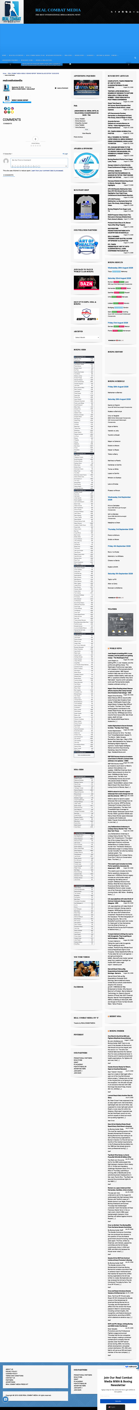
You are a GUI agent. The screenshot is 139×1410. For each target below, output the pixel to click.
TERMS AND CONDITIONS (14, 1383)
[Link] (33, 174)
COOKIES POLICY (11, 1381)
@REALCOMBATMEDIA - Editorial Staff (23, 96)
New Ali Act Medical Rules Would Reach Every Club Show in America (120, 1133)
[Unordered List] (25, 174)
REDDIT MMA (115, 1023)
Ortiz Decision (80, 135)
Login (66, 161)
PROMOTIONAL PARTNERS (83, 1065)
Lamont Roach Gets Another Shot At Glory (120, 1104)
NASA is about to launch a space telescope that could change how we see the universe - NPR (120, 801)
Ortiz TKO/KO (79, 133)
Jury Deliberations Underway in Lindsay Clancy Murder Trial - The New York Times (119, 836)
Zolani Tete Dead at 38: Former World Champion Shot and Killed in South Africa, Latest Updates (119, 114)
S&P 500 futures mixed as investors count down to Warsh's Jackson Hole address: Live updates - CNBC (120, 766)
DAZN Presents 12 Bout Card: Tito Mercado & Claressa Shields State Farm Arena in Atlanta (119, 224)
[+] (39, 173)
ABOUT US (9, 1377)
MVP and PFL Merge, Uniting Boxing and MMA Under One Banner (120, 1332)
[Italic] (15, 174)
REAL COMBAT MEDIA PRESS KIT (17, 1392)
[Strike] (20, 174)
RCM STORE (78, 1068)
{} (36, 173)
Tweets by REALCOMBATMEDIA (84, 1030)
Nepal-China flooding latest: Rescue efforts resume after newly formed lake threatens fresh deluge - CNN (120, 698)
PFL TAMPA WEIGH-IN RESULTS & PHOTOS (119, 140)
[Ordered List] (23, 174)
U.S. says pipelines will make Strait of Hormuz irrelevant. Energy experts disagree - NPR (120, 908)
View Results (86, 141)
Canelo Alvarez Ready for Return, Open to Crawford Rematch (119, 1075)
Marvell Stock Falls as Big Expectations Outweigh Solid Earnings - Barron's (118, 979)
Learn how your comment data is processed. (47, 178)
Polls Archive (78, 144)
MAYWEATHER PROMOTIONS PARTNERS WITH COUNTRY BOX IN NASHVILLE (119, 238)
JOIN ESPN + (78, 1078)
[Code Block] (31, 174)
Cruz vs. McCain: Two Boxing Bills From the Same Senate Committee (120, 1234)
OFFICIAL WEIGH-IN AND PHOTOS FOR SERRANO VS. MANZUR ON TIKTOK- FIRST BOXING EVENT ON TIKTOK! (120, 181)
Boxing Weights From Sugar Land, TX (119, 218)
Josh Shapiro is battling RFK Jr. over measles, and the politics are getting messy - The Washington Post (120, 663)
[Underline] (18, 174)
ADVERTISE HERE (80, 1076)
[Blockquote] (28, 174)
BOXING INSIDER (117, 1038)
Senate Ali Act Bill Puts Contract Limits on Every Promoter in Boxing (120, 1267)
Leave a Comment (62, 95)
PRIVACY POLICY (11, 1379)
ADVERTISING (10, 1389)
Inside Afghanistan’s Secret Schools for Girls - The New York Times (120, 734)
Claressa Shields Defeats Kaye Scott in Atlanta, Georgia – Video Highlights (120, 190)
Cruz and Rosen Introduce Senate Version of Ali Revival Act (119, 1299)
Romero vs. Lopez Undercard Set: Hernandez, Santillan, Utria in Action (120, 1196)
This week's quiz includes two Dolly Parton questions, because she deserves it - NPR (120, 873)
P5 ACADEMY (78, 1072)
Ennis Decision (80, 128)
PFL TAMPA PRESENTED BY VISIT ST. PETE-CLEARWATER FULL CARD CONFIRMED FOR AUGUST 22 (118, 255)
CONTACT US (10, 1385)
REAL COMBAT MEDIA (58, 10)
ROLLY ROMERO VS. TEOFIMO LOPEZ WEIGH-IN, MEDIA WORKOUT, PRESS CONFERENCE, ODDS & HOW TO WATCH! (120, 148)
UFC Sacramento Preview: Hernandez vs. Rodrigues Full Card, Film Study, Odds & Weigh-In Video (120, 123)
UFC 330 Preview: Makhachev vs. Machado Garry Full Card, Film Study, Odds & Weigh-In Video (120, 210)
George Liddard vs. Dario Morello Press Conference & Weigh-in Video (120, 174)
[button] (10, 68)
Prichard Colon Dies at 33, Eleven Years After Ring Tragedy (119, 231)
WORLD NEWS (116, 655)
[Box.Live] (116, 347)
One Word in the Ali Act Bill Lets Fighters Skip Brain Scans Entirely (119, 1045)
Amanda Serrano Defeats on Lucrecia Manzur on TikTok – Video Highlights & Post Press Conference (119, 132)
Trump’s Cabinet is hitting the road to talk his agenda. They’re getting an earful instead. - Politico (120, 944)
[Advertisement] (69, 38)
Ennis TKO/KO (80, 126)
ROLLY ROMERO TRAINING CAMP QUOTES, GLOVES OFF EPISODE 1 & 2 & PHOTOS (120, 246)
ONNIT (76, 1070)
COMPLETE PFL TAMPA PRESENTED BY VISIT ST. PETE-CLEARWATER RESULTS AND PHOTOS (120, 92)
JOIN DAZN (77, 1080)
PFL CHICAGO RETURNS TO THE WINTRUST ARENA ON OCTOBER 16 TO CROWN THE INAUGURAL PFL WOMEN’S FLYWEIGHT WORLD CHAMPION (120, 159)
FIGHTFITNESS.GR (80, 1074)
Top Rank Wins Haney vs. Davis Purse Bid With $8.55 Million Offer (119, 1163)
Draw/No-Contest (81, 130)
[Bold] (12, 174)
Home (4, 81)
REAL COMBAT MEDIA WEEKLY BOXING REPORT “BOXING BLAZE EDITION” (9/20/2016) (33, 81)
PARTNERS (9, 1387)
